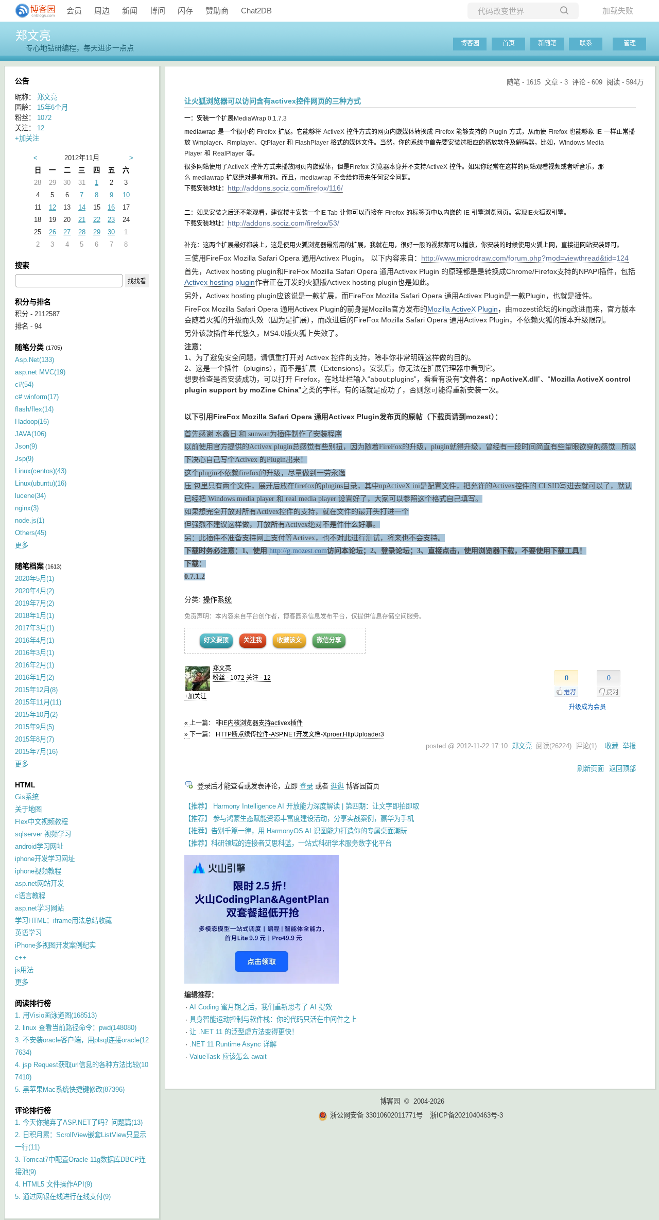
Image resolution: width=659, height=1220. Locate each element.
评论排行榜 (33, 1110)
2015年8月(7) (34, 739)
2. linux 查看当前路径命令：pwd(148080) (75, 1028)
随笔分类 (29, 347)
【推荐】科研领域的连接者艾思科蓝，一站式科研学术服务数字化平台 (288, 843)
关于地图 (28, 809)
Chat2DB (256, 10)
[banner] (30, 11)
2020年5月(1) (34, 578)
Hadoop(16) (32, 421)
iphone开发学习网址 (45, 859)
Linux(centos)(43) (40, 471)
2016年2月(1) (34, 665)
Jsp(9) (24, 458)
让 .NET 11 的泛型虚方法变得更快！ (243, 1032)
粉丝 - (229, 677)
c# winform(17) (37, 397)
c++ (21, 957)
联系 (586, 43)
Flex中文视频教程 (41, 822)
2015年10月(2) (36, 714)
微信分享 (329, 640)
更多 (21, 545)
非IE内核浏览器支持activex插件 (259, 723)
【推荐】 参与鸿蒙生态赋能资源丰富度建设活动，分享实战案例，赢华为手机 (299, 818)
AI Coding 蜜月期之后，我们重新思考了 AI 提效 (260, 1007)
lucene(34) (30, 496)
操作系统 (217, 599)
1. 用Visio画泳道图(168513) (56, 1015)
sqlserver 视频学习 (43, 834)
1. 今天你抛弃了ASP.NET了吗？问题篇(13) (79, 1122)
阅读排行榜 (33, 1003)
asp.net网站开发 (39, 883)
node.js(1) (29, 520)
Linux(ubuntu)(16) (40, 483)
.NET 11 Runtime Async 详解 (232, 1044)
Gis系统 (27, 797)
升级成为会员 (587, 707)
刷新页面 (590, 768)
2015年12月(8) (36, 690)
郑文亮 (33, 35)
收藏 (611, 746)
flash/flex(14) (34, 409)
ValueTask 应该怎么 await (228, 1056)
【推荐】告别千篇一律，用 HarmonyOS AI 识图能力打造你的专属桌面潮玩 (295, 831)
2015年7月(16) (36, 751)
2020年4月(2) (34, 591)
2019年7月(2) (34, 603)
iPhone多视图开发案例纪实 (55, 945)
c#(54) (24, 384)
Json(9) (26, 446)
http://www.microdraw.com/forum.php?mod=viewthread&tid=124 (525, 258)
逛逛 (337, 786)
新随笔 (547, 43)
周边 (102, 10)
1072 (44, 118)
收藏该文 (289, 640)
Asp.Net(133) (34, 360)
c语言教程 (30, 896)
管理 (629, 43)
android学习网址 (39, 846)
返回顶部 (622, 768)
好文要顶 (216, 640)
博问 (157, 10)
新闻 (129, 10)
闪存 (185, 10)
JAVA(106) (30, 434)
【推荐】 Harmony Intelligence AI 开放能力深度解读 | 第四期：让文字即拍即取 (301, 806)
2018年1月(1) (34, 616)
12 (40, 128)
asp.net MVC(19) (40, 372)
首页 (508, 43)
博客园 (470, 43)
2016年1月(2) (34, 677)
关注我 (253, 640)
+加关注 (195, 696)
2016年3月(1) (34, 653)
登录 (306, 786)
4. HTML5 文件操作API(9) (53, 1184)
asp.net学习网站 (39, 908)
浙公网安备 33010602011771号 (376, 1115)
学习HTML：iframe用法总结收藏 (63, 920)
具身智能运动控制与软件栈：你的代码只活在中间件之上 (273, 1019)
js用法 (24, 970)
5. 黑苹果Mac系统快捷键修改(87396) (70, 1089)
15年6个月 (52, 107)
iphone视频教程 (38, 871)
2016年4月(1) (34, 640)
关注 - (258, 677)
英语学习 (28, 933)
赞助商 (217, 10)
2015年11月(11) (38, 702)
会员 (74, 10)
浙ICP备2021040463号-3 (466, 1115)
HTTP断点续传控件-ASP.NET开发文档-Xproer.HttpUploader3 (300, 734)
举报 (629, 746)
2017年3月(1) (34, 628)
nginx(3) (27, 508)
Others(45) (30, 533)
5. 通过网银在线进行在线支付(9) (63, 1196)
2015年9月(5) (34, 727)
